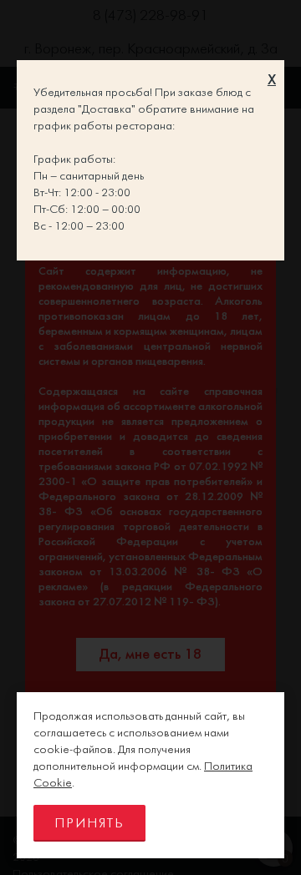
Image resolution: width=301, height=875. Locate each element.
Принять (89, 823)
